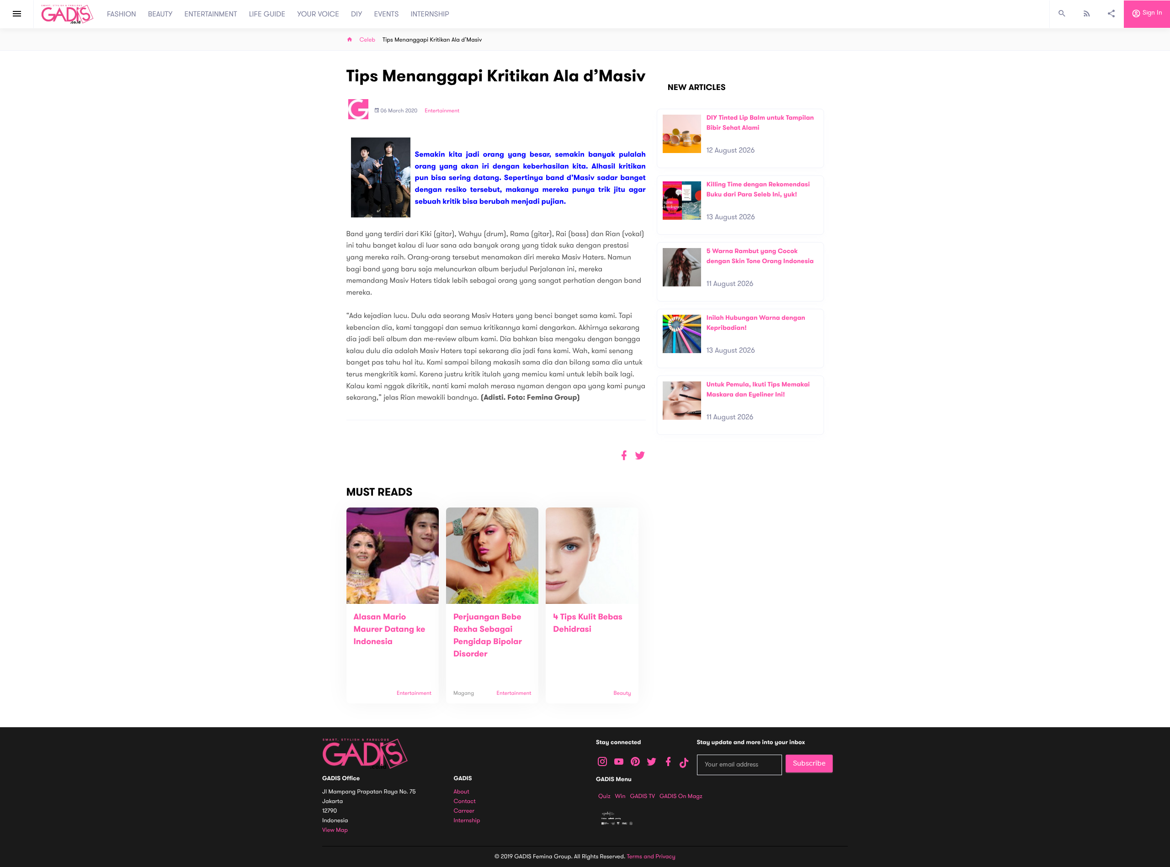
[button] (640, 455)
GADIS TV (642, 796)
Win (620, 796)
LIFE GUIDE (267, 14)
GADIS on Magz (680, 796)
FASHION (121, 14)
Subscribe (809, 763)
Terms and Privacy (651, 856)
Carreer (464, 811)
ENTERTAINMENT (211, 14)
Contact (465, 801)
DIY (356, 14)
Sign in (1151, 13)
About (461, 792)
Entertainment (442, 111)
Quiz (604, 796)
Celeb (368, 40)
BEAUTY (160, 14)
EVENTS (386, 14)
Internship (467, 821)
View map (335, 830)
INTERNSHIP (429, 14)
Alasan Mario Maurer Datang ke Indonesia (389, 629)
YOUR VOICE (318, 14)
